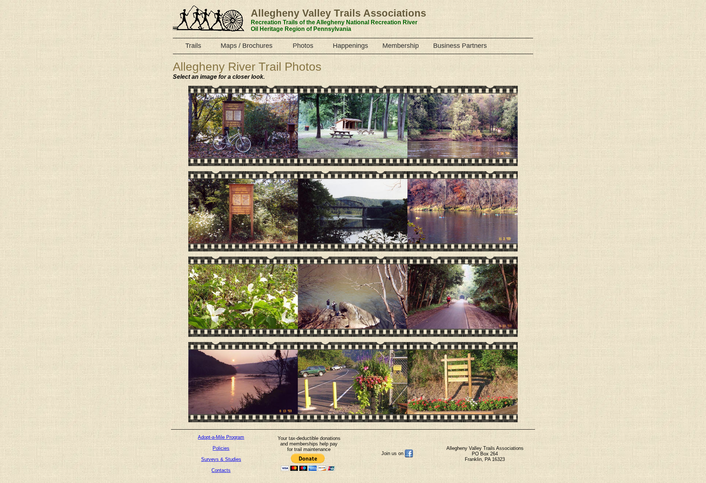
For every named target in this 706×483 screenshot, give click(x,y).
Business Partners (460, 45)
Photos (303, 45)
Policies (221, 448)
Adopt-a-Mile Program (221, 437)
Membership (400, 45)
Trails (193, 45)
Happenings (350, 45)
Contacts (221, 470)
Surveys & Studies (221, 459)
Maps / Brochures (246, 45)
